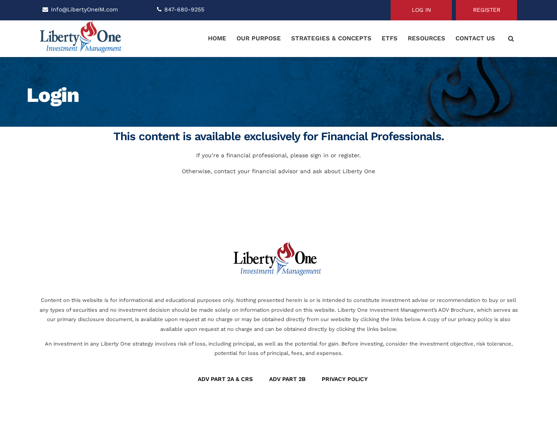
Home (217, 38)
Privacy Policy (345, 379)
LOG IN (421, 10)
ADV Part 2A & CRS (225, 379)
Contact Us (475, 38)
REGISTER (486, 10)
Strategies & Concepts (331, 38)
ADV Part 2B (287, 379)
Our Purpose (259, 38)
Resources (426, 38)
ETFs (390, 38)
